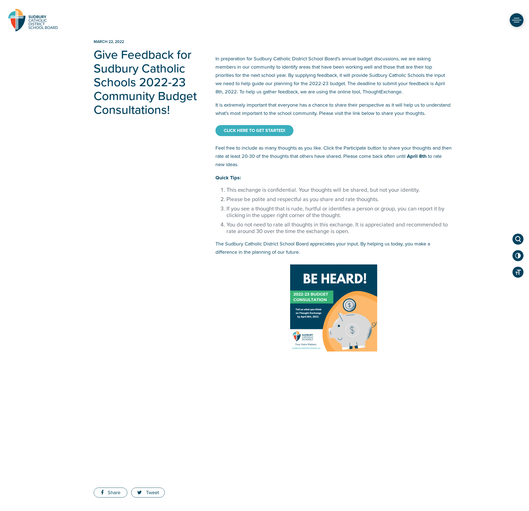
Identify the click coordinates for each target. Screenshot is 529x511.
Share (113, 493)
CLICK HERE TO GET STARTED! (254, 130)
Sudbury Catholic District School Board (33, 20)
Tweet (152, 493)
